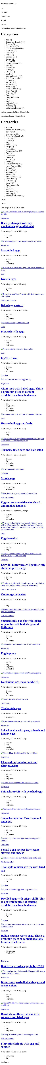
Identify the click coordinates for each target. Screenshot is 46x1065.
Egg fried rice (9, 357)
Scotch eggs (8, 478)
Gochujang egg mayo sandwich (19, 681)
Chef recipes (5, 703)
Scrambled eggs (10, 250)
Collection (5, 845)
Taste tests (4, 961)
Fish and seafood (7, 497)
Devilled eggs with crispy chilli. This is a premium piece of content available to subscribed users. (23, 902)
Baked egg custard (12, 305)
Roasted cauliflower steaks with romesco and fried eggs (20, 1015)
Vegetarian (5, 218)
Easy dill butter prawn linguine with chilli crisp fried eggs (23, 566)
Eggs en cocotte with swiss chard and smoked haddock (20, 504)
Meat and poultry (7, 862)
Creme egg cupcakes (13, 594)
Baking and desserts (8, 300)
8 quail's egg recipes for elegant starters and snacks (20, 851)
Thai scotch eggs (11, 708)
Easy (3, 274)
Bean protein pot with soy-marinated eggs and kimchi (17, 224)
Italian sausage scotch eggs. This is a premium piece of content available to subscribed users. (22, 939)
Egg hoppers (8, 653)
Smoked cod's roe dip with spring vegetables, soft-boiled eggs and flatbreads (21, 624)
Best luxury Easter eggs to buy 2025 (22, 966)
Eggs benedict (9, 538)
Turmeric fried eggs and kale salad (22, 449)
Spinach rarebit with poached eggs (22, 791)
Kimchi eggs (8, 278)
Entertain (4, 473)
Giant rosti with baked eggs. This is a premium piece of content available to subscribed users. (22, 391)
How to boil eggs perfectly (16, 423)
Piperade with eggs (12, 331)
